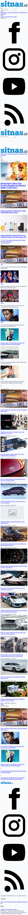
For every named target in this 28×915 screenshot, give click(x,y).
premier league (8, 241)
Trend (8, 12)
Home (2, 12)
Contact (8, 16)
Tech (19, 12)
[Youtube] (14, 99)
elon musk (9, 240)
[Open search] (1, 157)
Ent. (5, 14)
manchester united (16, 240)
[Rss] (14, 127)
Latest (2, 704)
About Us (3, 16)
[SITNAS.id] (14, 6)
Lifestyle (15, 12)
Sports (2, 14)
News (5, 12)
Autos (25, 12)
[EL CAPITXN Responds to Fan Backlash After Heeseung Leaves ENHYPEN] (10, 743)
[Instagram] (14, 72)
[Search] (16, 9)
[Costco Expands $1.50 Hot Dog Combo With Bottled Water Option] (14, 725)
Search (17, 161)
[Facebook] (14, 45)
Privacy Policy (13, 16)
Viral (11, 12)
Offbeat (22, 12)
